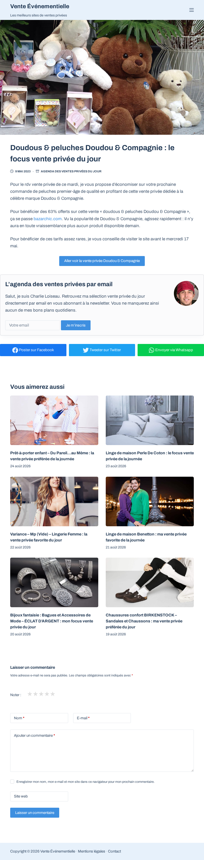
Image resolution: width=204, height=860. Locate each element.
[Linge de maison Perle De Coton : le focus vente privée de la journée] (150, 420)
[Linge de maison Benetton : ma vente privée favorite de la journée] (150, 501)
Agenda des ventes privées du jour (71, 171)
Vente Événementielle (39, 6)
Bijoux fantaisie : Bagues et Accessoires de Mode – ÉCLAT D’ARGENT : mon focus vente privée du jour (51, 621)
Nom (19, 718)
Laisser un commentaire (34, 813)
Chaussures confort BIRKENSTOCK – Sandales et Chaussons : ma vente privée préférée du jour (144, 621)
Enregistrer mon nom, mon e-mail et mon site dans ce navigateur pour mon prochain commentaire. (85, 782)
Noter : (15, 695)
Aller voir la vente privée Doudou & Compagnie (102, 261)
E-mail (83, 718)
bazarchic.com (48, 218)
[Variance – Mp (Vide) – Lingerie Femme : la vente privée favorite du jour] (54, 501)
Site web (21, 796)
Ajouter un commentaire (34, 735)
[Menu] (191, 10)
